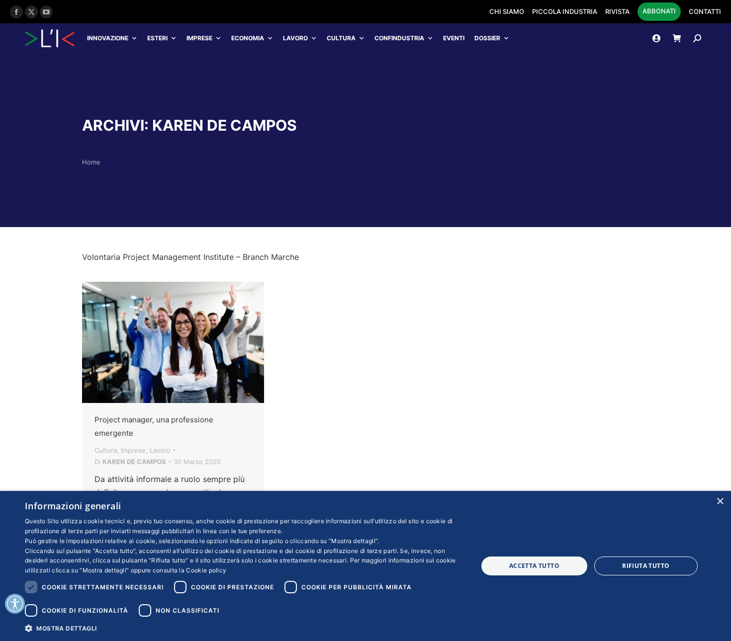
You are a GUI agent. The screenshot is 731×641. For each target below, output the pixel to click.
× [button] (720, 501)
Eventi (453, 38)
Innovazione (107, 38)
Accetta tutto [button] (534, 565)
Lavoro (295, 38)
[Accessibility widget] (15, 604)
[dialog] (365, 566)
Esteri (157, 38)
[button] (244, 628)
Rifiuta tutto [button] (645, 565)
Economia (247, 38)
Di (130, 462)
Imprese (199, 38)
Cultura (341, 38)
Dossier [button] (487, 38)
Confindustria (399, 38)
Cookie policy (206, 570)
